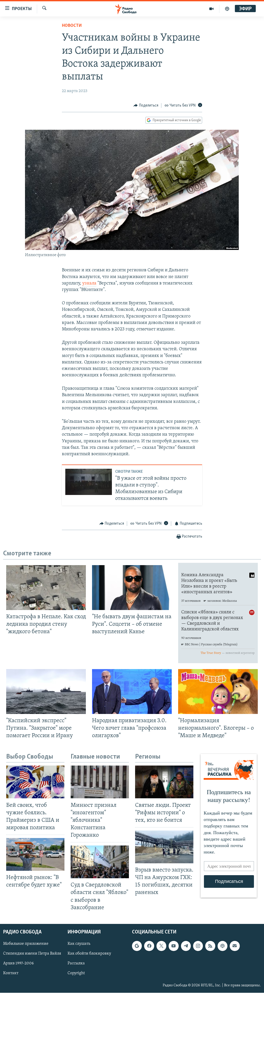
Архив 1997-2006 (18, 963)
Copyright (76, 973)
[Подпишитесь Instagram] (198, 946)
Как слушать (79, 944)
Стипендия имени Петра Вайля (32, 954)
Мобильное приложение (25, 944)
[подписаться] (235, 946)
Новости (72, 25)
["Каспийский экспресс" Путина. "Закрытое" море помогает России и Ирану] (46, 691)
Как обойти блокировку (89, 954)
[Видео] (211, 9)
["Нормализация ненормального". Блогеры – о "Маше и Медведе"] (218, 691)
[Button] (146, 105)
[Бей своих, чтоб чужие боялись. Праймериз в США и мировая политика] (35, 782)
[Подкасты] (222, 946)
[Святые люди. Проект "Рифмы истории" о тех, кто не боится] (164, 782)
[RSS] (210, 946)
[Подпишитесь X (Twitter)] (161, 946)
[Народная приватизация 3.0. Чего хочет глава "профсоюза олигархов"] (132, 691)
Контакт (10, 973)
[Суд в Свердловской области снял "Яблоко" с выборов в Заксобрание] (100, 861)
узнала (89, 283)
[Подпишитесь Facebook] (149, 946)
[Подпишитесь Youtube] (173, 946)
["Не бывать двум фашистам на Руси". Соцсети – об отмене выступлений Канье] (132, 587)
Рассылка (76, 963)
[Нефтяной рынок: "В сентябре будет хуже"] (35, 854)
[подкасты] (227, 9)
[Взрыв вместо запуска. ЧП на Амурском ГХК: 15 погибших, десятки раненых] (164, 847)
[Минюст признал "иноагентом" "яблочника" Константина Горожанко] (100, 782)
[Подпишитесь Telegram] (186, 946)
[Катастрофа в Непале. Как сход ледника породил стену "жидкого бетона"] (46, 587)
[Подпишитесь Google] (137, 946)
